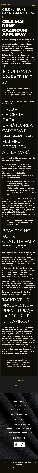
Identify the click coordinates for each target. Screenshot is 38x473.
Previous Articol (19, 380)
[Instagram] (16, 444)
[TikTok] (22, 444)
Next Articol (19, 385)
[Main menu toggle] (33, 5)
